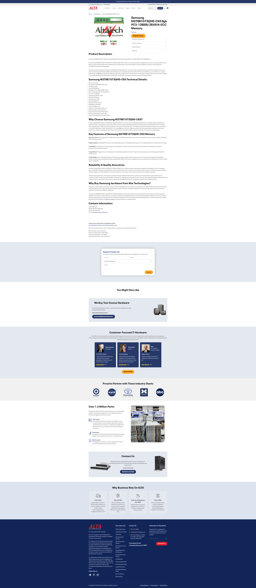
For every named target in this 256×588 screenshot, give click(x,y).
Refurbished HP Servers (120, 538)
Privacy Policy (154, 585)
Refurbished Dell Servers (120, 542)
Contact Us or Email (128, 471)
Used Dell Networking (121, 564)
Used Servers (97, 14)
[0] (166, 8)
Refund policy (119, 576)
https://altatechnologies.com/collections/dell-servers (103, 225)
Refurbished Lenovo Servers (121, 546)
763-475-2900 (135, 529)
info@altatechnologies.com (138, 532)
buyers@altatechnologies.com (103, 316)
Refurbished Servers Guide (121, 570)
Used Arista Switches (121, 561)
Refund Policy (163, 585)
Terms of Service (120, 574)
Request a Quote (138, 35)
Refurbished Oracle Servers (121, 555)
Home (90, 14)
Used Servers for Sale (121, 532)
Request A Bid (128, 371)
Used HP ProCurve (120, 567)
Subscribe (161, 543)
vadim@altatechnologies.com (100, 212)
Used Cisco (118, 534)
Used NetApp (119, 559)
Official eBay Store (120, 529)
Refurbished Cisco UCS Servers (120, 551)
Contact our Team (109, 199)
